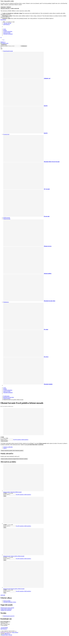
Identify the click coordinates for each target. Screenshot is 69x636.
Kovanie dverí (6, 134)
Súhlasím (9, 7)
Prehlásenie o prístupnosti (6, 632)
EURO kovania (6, 217)
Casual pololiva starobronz (6, 609)
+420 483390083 (4, 627)
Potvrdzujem (3, 19)
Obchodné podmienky (8, 33)
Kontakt (5, 30)
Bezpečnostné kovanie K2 (8, 616)
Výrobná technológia (7, 31)
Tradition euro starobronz (6, 610)
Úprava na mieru (6, 32)
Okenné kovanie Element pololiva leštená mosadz (13, 588)
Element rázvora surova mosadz (7, 607)
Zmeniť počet (3, 439)
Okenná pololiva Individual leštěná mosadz (12, 492)
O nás (4, 29)
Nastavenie (3, 7)
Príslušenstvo (6, 302)
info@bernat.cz (4, 628)
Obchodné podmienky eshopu (9, 602)
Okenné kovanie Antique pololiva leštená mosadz (13, 556)
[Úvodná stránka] (4, 43)
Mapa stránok (15, 632)
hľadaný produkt (4, 46)
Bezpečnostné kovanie (8, 51)
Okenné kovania (6, 218)
